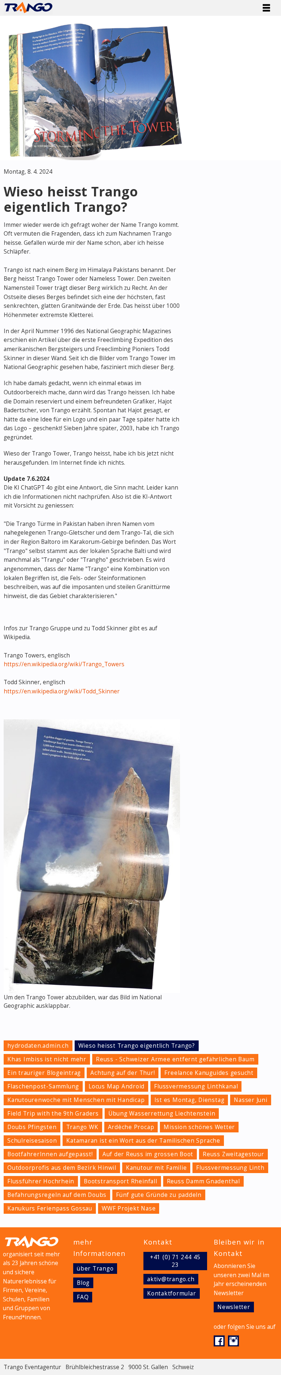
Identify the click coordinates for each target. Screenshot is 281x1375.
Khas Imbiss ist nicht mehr (46, 1059)
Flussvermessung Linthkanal (196, 1086)
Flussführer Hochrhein (40, 1181)
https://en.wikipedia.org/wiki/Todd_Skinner (62, 691)
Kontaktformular (171, 1293)
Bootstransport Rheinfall (120, 1181)
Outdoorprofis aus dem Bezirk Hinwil (61, 1168)
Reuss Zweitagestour (233, 1154)
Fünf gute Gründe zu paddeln (159, 1195)
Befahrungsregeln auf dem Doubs (56, 1195)
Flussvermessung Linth (230, 1168)
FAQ (83, 1297)
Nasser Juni (250, 1100)
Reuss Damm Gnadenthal (203, 1181)
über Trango (95, 1268)
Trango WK (82, 1127)
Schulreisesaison (32, 1140)
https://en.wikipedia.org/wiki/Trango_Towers (64, 664)
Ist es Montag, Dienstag (189, 1100)
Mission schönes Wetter (199, 1127)
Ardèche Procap (131, 1127)
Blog (83, 1283)
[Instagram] (234, 1343)
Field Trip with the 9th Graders (53, 1113)
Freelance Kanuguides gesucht (209, 1073)
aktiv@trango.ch (171, 1279)
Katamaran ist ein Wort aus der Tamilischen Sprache (143, 1140)
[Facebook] (221, 1343)
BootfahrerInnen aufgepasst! (50, 1154)
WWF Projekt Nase (129, 1208)
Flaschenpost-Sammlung (43, 1086)
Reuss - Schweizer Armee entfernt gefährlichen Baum (175, 1059)
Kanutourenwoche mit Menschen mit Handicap (76, 1100)
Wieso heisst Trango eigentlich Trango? (136, 1046)
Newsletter (233, 1307)
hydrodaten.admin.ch (38, 1046)
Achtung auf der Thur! (122, 1073)
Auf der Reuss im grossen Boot (147, 1154)
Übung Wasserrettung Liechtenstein (161, 1113)
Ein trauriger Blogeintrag (44, 1073)
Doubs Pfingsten (32, 1127)
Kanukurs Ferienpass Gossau (49, 1208)
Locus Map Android (117, 1086)
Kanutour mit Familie (156, 1168)
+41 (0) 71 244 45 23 (175, 1261)
